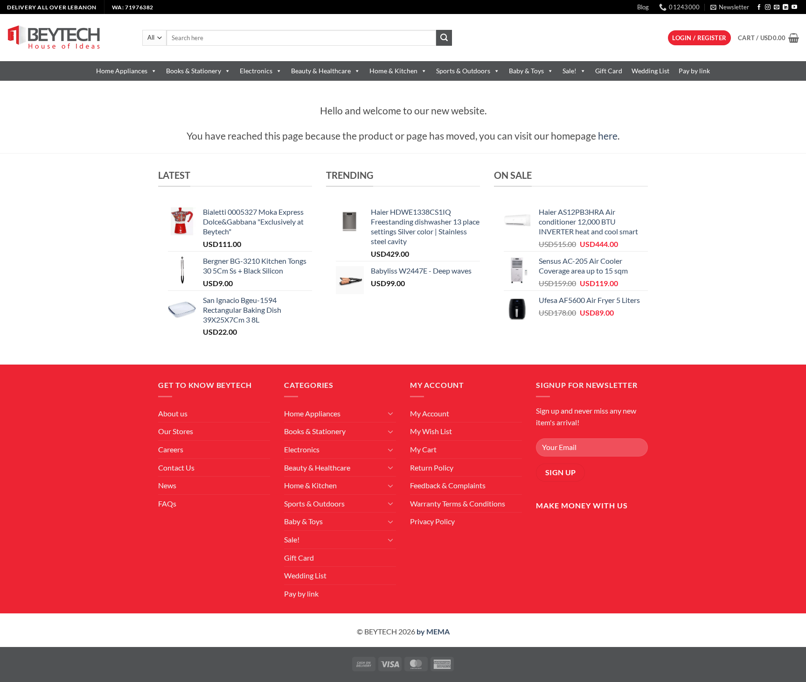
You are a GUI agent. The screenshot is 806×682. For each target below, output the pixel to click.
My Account (429, 413)
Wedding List (650, 71)
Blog (643, 7)
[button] (729, 7)
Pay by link (694, 71)
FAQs (167, 503)
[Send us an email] (776, 7)
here (608, 135)
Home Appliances (121, 71)
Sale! (570, 71)
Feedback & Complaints (448, 485)
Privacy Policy (432, 521)
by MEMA (433, 631)
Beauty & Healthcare (321, 71)
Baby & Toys (526, 71)
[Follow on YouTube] (794, 7)
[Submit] (444, 38)
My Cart (423, 449)
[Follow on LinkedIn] (785, 7)
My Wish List (431, 431)
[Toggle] (390, 413)
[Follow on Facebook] (759, 7)
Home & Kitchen (393, 71)
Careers (170, 449)
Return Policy (431, 467)
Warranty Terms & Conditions (457, 503)
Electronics (256, 71)
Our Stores (175, 431)
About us (173, 413)
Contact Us (176, 467)
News (167, 485)
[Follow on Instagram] (768, 7)
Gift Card (608, 71)
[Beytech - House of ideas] (67, 37)
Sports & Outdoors (463, 71)
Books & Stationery (193, 71)
